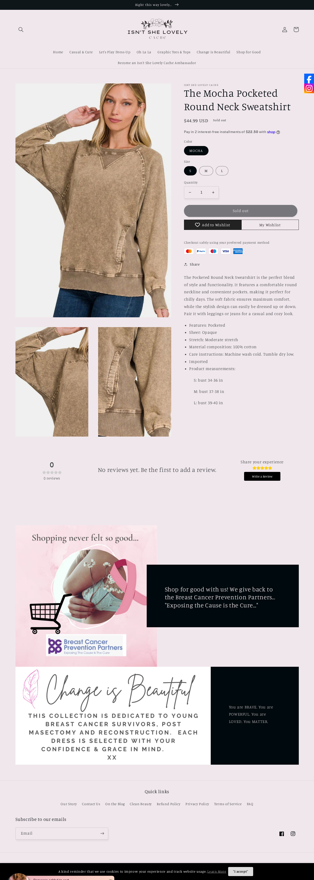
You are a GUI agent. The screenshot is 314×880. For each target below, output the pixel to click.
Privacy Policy (197, 804)
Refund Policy (168, 804)
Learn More (216, 871)
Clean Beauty (141, 804)
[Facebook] (309, 78)
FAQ (250, 804)
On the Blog (115, 804)
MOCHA (196, 150)
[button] (21, 29)
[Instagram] (309, 88)
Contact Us (91, 804)
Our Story (69, 804)
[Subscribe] (102, 833)
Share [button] (195, 264)
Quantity (190, 182)
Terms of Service (228, 804)
